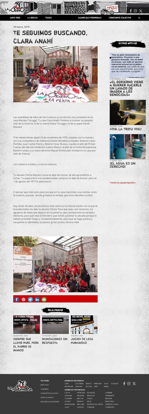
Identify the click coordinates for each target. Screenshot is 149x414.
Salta (89, 401)
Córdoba (68, 395)
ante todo (15, 17)
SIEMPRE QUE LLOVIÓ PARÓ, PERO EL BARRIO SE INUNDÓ (26, 344)
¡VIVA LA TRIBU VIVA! (126, 129)
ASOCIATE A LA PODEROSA (50, 402)
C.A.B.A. (67, 393)
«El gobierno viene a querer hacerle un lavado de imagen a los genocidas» (126, 88)
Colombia (79, 383)
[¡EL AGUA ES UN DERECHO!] (128, 146)
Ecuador (114, 383)
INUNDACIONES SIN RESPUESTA (55, 340)
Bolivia (89, 386)
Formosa (90, 407)
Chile (106, 383)
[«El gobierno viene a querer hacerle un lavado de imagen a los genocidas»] (128, 65)
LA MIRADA (33, 17)
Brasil (106, 386)
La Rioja (80, 407)
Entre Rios (81, 393)
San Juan (80, 404)
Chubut (68, 401)
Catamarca (109, 395)
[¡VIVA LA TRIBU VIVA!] (128, 112)
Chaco (89, 398)
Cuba (67, 383)
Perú (96, 386)
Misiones (108, 398)
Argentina (69, 386)
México (89, 383)
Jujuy (67, 407)
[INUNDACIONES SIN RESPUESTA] (55, 324)
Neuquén (80, 395)
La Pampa (108, 393)
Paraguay (98, 383)
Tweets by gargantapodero (122, 182)
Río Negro (91, 393)
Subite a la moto (47, 397)
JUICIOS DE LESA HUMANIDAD (82, 340)
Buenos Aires (70, 404)
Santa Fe (80, 401)
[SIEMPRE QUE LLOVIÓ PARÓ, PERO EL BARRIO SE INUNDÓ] (26, 324)
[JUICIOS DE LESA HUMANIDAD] (84, 324)
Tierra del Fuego (111, 404)
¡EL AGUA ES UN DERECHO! (122, 165)
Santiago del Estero (95, 404)
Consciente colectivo (120, 17)
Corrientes (109, 407)
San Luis (80, 398)
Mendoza (91, 395)
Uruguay (78, 386)
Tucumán (68, 398)
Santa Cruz (109, 401)
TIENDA (48, 17)
